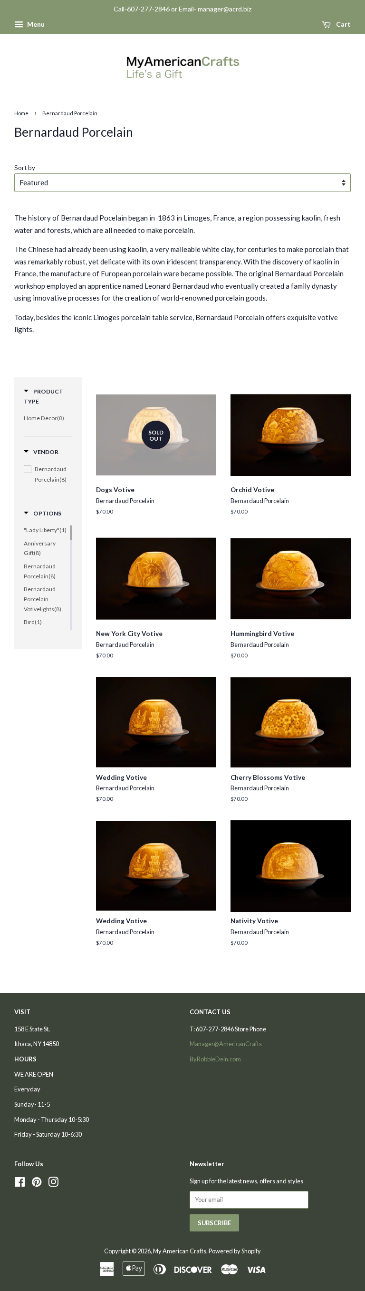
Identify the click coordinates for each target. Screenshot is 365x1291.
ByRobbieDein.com (215, 1059)
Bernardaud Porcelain (69, 113)
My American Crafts (179, 1251)
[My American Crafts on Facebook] (19, 1184)
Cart (343, 24)
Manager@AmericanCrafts (226, 1044)
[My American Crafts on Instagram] (53, 1184)
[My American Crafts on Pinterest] (36, 1184)
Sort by (24, 167)
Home (21, 113)
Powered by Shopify (235, 1251)
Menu (35, 24)
